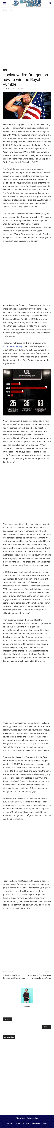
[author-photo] (27, 1002)
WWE (11, 10)
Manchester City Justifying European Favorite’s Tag (39, 976)
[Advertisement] (27, 41)
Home (5, 10)
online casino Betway (12, 346)
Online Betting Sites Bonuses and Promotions (14, 976)
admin (7, 89)
